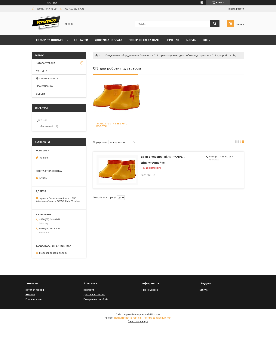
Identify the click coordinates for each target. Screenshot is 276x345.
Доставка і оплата (108, 40)
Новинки (30, 294)
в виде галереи (237, 142)
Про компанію (44, 86)
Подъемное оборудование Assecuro (128, 55)
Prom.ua (155, 314)
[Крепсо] (46, 30)
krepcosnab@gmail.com (53, 252)
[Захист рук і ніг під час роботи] (116, 100)
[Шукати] (214, 23)
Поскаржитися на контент (127, 318)
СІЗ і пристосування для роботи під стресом (181, 55)
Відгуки (191, 40)
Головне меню (34, 299)
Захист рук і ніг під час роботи (111, 125)
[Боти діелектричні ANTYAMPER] (117, 170)
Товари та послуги (49, 40)
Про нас (173, 40)
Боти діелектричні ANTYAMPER (163, 156)
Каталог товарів (45, 62)
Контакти (81, 40)
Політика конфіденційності (157, 318)
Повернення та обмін (145, 40)
